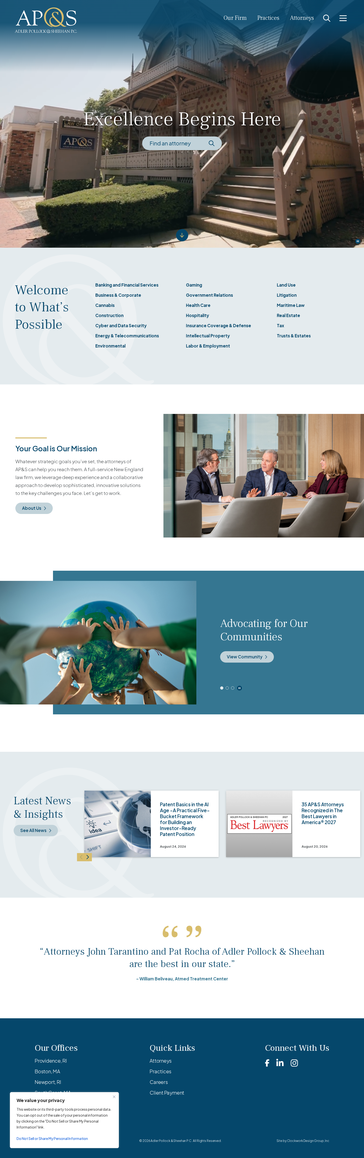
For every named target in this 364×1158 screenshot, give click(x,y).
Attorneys (302, 18)
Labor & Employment (208, 346)
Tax (280, 325)
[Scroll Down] (182, 235)
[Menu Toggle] (343, 18)
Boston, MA (47, 1071)
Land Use (286, 285)
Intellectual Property (208, 335)
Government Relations (209, 295)
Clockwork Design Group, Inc (308, 1141)
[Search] (326, 18)
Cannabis (105, 305)
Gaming (194, 285)
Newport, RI (48, 1082)
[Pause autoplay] (239, 688)
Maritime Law (291, 305)
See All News (33, 830)
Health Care (198, 305)
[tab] (221, 688)
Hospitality (197, 315)
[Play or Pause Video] (357, 241)
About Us (31, 508)
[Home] (46, 20)
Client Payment (167, 1092)
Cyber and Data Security (121, 325)
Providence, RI (51, 1060)
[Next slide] (88, 857)
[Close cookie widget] (114, 1097)
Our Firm (235, 18)
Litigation (287, 295)
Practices (268, 18)
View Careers (241, 650)
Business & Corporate (118, 295)
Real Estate (288, 315)
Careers (159, 1082)
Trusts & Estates (294, 335)
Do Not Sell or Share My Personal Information (52, 1138)
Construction (109, 315)
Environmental (110, 346)
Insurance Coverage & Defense (218, 325)
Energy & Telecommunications (127, 335)
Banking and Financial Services (126, 285)
